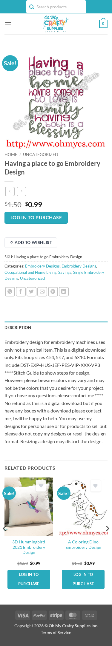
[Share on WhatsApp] (10, 292)
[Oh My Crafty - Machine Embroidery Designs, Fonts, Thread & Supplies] (55, 23)
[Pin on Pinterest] (53, 292)
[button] (8, 24)
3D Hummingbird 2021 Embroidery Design (28, 547)
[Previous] (4, 540)
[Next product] (9, 191)
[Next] (107, 540)
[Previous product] (21, 191)
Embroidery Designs (42, 266)
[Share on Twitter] (31, 292)
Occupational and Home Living (30, 272)
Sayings (64, 272)
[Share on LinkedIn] (64, 292)
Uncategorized (40, 154)
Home (10, 154)
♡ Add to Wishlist (31, 242)
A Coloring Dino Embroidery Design (83, 545)
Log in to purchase (36, 217)
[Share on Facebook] (21, 292)
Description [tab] (17, 327)
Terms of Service (56, 632)
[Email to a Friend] (42, 292)
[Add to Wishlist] (41, 486)
